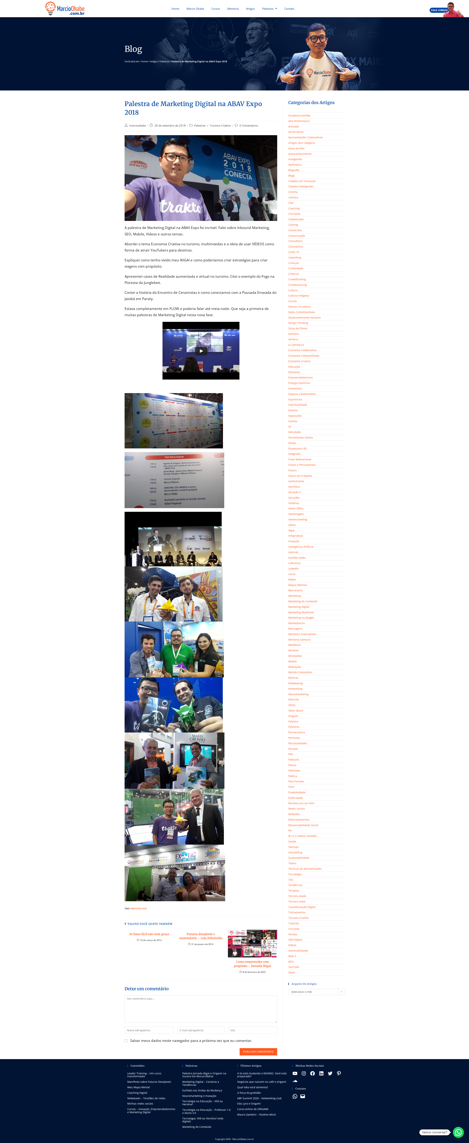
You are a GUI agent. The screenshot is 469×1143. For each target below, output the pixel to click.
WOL (291, 961)
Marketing (294, 596)
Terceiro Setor (297, 901)
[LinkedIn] (321, 1073)
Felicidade (294, 432)
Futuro (292, 470)
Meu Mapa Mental (138, 1087)
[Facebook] (312, 1073)
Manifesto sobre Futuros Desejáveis (149, 1081)
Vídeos (292, 945)
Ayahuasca (295, 164)
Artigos (250, 8)
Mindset (293, 650)
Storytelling (295, 852)
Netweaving (295, 683)
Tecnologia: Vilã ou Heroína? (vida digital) (202, 1120)
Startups (293, 847)
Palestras (268, 8)
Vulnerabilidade (298, 950)
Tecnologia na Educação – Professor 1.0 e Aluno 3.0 (206, 1111)
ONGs (292, 705)
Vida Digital (295, 939)
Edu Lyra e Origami (249, 1103)
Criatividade (295, 268)
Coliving (293, 224)
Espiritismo (295, 399)
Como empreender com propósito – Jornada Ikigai (252, 964)
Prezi (291, 787)
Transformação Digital (301, 907)
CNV (290, 203)
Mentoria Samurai (299, 639)
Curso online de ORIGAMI (252, 1109)
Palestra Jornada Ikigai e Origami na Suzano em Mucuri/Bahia (204, 1075)
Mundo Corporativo (300, 672)
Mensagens (295, 628)
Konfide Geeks (297, 557)
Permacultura (296, 732)
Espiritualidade (297, 404)
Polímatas (294, 770)
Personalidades (297, 743)
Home (175, 8)
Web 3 (292, 956)
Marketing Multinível (301, 612)
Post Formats (296, 781)
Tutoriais (293, 923)
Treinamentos (296, 912)
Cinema (293, 192)
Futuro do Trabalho (300, 476)
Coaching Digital (137, 1092)
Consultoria (295, 241)
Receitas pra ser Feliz (301, 803)
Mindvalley (295, 656)
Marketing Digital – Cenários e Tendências (200, 1083)
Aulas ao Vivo (296, 148)
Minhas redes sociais (140, 1103)
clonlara (293, 197)
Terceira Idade (297, 896)
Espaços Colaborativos (302, 394)
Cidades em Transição (301, 181)
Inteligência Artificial (300, 546)
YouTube (293, 967)
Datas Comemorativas (301, 312)
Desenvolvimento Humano (304, 317)
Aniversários (296, 132)
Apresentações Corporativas (305, 137)
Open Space (295, 710)
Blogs (291, 175)
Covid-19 (293, 252)
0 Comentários (248, 125)
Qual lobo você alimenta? (252, 1087)
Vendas (292, 934)
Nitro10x (293, 699)
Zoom (291, 972)
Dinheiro (293, 334)
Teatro (292, 863)
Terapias (293, 890)
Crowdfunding (297, 279)
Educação (294, 366)
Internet (293, 552)
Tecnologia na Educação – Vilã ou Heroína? (202, 1102)
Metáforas (294, 645)
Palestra (293, 721)
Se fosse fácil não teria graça (149, 934)
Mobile (292, 661)
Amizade (293, 126)
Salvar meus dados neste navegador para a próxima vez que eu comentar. (191, 1040)
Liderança (294, 563)
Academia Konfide (299, 115)
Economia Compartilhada (303, 355)
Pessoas (293, 748)
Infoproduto (295, 535)
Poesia (292, 765)
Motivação (294, 667)
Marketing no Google (301, 617)
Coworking (294, 257)
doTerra (293, 339)
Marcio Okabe (195, 8)
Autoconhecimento (299, 154)
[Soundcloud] (295, 1081)
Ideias (292, 525)
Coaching (294, 208)
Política (292, 776)
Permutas (294, 737)
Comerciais (295, 230)
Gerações (294, 497)
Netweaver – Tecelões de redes (146, 1098)
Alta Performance (299, 121)
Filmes (292, 443)
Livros (292, 574)
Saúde (292, 841)
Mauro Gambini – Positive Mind (256, 1114)
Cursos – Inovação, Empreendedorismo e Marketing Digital (151, 1110)
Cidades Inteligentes (300, 186)
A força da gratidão (249, 1092)
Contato (289, 8)
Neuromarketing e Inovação (199, 1096)
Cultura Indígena (298, 295)
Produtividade (297, 792)
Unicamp (293, 929)
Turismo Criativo (220, 125)
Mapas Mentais (297, 585)
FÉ (289, 426)
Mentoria (233, 8)
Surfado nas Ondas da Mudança (202, 1090)
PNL (290, 754)
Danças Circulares (299, 306)
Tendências (295, 885)
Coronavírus (295, 246)
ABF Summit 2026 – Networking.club (259, 1098)
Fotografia (294, 454)
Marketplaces (296, 623)
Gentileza (294, 486)
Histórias (293, 503)
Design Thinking (298, 323)
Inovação (293, 541)
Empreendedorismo (300, 377)
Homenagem (296, 514)
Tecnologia (295, 874)
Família (292, 421)
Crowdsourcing (297, 284)
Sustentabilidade (298, 857)
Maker (292, 579)
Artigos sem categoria (301, 143)
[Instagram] (303, 1073)
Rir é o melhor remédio (302, 836)
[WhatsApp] (295, 1096)
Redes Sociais (296, 808)
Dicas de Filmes (297, 328)
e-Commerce (296, 345)
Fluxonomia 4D (297, 448)
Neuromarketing (298, 694)
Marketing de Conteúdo (302, 601)
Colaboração (296, 219)
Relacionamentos (298, 819)
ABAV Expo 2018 (139, 908)
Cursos (215, 8)
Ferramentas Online (300, 437)
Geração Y (294, 492)
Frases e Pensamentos (302, 465)
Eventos (293, 410)
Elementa (294, 372)
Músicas (293, 677)
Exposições (295, 415)
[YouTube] (295, 1073)
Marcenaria (295, 590)
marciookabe (137, 125)
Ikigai (291, 530)
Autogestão (295, 159)
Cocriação (294, 213)
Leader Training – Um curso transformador (144, 1075)
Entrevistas (295, 388)
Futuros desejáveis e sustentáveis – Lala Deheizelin (200, 936)
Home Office (295, 508)
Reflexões (294, 814)
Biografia (293, 170)
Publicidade (295, 798)
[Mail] (302, 1096)
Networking (295, 688)
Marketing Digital (298, 607)
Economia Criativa (299, 361)
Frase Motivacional (299, 459)
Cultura (293, 290)
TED (290, 879)
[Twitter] (330, 1073)
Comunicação (296, 235)
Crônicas (293, 273)
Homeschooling (297, 519)
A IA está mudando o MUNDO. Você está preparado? (262, 1075)
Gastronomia (296, 481)
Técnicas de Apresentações (305, 868)
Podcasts (293, 759)
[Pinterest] (339, 1073)
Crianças (293, 263)
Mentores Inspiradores (302, 634)
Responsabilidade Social (303, 825)
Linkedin (293, 568)
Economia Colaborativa (302, 350)
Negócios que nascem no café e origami (261, 1081)
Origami (293, 716)
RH (290, 830)
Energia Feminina (299, 383)
